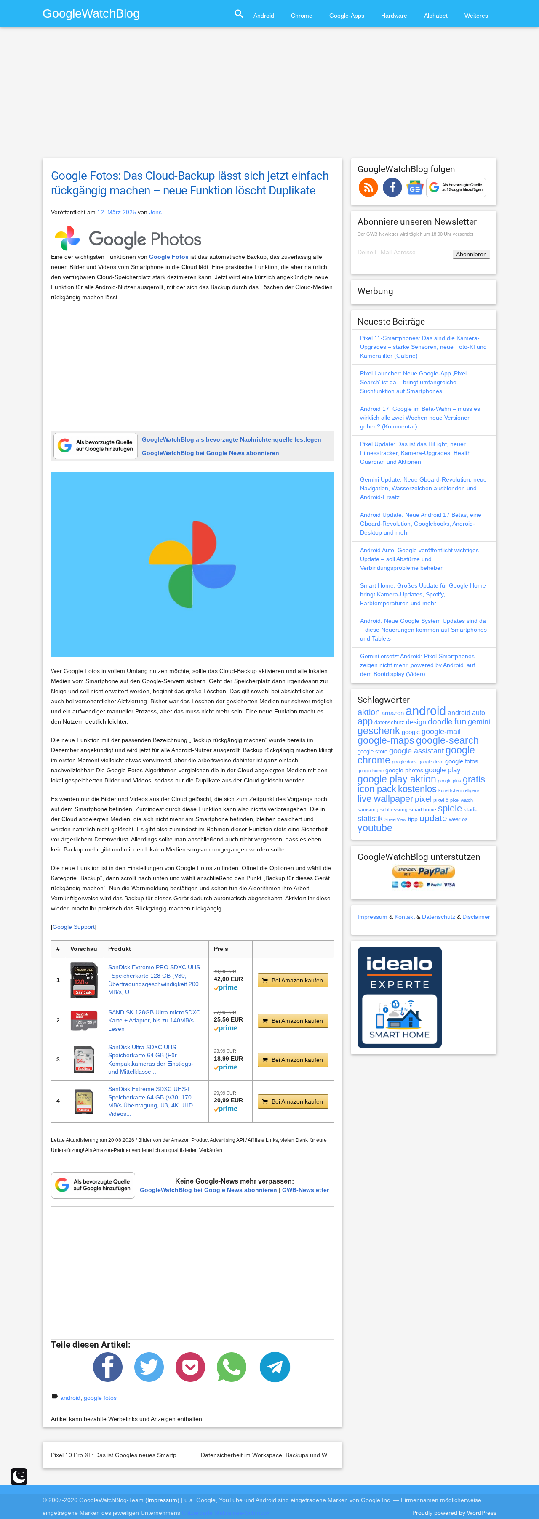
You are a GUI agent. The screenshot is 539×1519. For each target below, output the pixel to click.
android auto (466, 712)
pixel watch (461, 800)
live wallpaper (385, 798)
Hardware (394, 15)
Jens (155, 212)
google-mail (441, 731)
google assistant (416, 751)
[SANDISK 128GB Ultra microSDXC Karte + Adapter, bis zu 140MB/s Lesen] (84, 1021)
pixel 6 (440, 800)
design (416, 722)
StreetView (395, 819)
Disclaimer (476, 916)
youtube (375, 827)
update (433, 818)
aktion (369, 712)
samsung (368, 810)
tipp (413, 819)
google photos (404, 770)
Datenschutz (438, 916)
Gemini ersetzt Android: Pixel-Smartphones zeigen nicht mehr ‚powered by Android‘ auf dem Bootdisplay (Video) (417, 665)
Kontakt (405, 916)
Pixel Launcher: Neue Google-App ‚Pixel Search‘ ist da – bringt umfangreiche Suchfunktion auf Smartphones (413, 382)
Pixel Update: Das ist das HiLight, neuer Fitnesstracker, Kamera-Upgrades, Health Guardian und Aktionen (415, 453)
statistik (370, 818)
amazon (393, 713)
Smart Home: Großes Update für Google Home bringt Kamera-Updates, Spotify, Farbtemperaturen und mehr (423, 594)
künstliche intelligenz (459, 790)
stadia (471, 809)
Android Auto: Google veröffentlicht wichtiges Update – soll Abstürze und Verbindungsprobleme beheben (419, 559)
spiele (450, 808)
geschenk (379, 731)
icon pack (377, 789)
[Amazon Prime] (225, 987)
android (70, 1397)
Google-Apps (346, 15)
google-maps (386, 740)
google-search (447, 740)
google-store (372, 751)
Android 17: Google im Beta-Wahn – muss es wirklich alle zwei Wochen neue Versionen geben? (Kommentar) (420, 417)
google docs (404, 761)
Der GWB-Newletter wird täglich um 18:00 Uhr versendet (415, 234)
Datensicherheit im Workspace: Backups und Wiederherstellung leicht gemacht (306, 1455)
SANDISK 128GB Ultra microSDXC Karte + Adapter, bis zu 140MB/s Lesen (154, 1020)
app (365, 721)
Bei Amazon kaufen (297, 980)
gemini (479, 722)
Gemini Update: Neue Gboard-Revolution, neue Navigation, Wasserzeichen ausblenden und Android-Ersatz (423, 488)
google (411, 732)
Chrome (301, 15)
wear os (458, 819)
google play (443, 770)
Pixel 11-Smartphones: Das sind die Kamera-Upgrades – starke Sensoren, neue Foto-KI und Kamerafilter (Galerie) (423, 347)
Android (263, 15)
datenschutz (389, 722)
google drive (431, 761)
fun (460, 721)
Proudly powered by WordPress (454, 1512)
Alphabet (436, 15)
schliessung (394, 810)
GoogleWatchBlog (91, 13)
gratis (474, 779)
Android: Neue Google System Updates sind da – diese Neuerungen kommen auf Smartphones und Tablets (423, 629)
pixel (423, 798)
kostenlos (417, 789)
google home (371, 770)
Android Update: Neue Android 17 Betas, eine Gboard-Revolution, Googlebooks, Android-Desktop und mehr (420, 523)
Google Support (74, 926)
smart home (422, 810)
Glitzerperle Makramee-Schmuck (226, 1512)
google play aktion (397, 779)
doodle (440, 721)
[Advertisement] (269, 96)
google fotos (100, 1397)
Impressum (372, 916)
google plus (449, 780)
